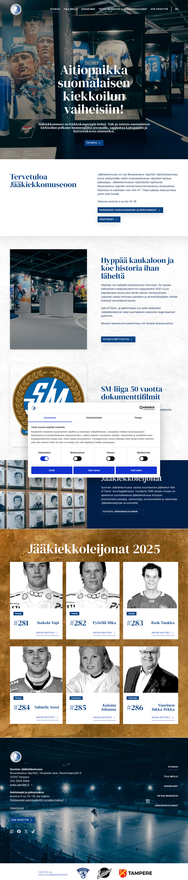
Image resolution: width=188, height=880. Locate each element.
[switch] (77, 458)
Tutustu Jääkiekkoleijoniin (120, 511)
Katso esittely (45, 633)
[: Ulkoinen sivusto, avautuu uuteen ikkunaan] (144, 408)
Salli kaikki (136, 470)
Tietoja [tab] (138, 418)
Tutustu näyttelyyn (116, 339)
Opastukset (106, 219)
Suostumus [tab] (50, 418)
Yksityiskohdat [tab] (94, 418)
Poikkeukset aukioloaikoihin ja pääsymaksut (128, 210)
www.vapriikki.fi (19, 784)
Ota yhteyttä (20, 820)
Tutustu (91, 143)
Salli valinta (94, 470)
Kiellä (52, 470)
